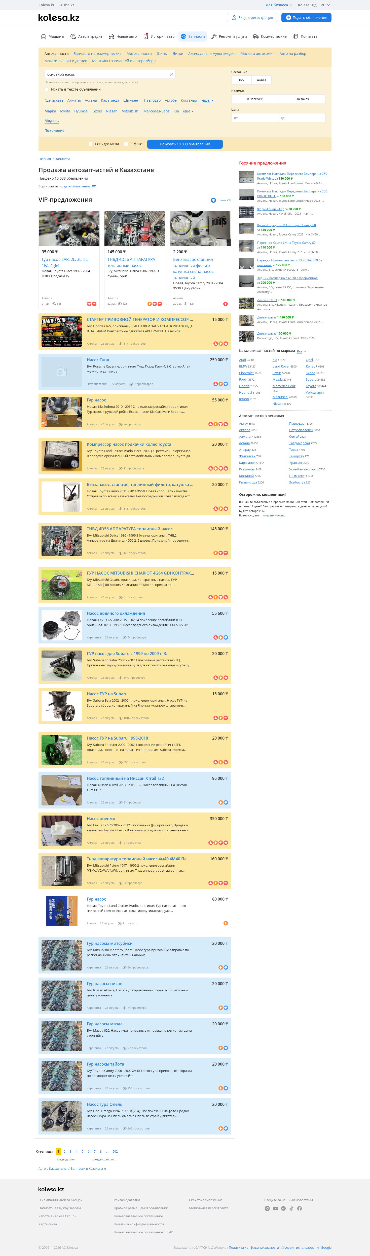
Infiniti (244, 399)
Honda (244, 386)
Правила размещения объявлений (141, 1208)
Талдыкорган (299, 443)
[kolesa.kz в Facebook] (300, 1208)
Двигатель (265, 317)
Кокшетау (247, 469)
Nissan (278, 403)
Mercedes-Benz (284, 386)
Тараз (293, 449)
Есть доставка (107, 144)
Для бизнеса (277, 5)
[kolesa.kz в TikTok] (291, 1208)
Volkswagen (315, 392)
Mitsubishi (280, 397)
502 (115, 1151)
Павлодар (296, 423)
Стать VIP (224, 200)
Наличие (238, 91)
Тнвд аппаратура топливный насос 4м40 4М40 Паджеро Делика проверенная (165, 859)
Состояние (239, 72)
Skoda (310, 373)
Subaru (311, 379)
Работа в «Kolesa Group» (57, 1216)
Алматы (245, 436)
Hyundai (245, 392)
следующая (101, 1159)
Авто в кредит (90, 36)
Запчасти (62, 158)
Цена (235, 109)
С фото (136, 144)
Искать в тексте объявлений (76, 89)
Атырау (245, 449)
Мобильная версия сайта (208, 1208)
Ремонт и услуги (233, 36)
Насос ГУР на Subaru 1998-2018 (117, 738)
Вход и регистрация (255, 17)
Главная (45, 158)
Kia (275, 359)
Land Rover (281, 366)
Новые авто (127, 36)
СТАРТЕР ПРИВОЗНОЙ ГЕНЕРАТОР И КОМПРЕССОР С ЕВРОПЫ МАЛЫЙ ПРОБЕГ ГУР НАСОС (177, 319)
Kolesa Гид (307, 5)
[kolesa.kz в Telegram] (283, 1208)
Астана (244, 443)
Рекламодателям (127, 1200)
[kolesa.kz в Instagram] (267, 1208)
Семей (294, 436)
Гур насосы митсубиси (110, 943)
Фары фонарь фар (270, 209)
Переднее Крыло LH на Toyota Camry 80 (286, 242)
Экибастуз (297, 482)
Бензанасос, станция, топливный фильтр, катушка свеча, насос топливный (163, 484)
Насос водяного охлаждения (116, 613)
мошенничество (274, 515)
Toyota (311, 386)
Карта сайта (48, 1224)
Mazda (278, 379)
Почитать (309, 36)
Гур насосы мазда (105, 1024)
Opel (309, 359)
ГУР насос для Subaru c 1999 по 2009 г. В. (127, 653)
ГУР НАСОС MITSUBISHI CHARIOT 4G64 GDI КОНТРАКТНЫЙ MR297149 (155, 573)
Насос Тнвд (98, 359)
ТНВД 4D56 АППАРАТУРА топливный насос (131, 262)
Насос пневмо (101, 818)
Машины (56, 36)
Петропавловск (301, 430)
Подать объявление (310, 17)
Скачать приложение (206, 1200)
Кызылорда (248, 482)
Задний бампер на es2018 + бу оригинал (287, 278)
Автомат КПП (267, 300)
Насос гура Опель (105, 1104)
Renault (311, 366)
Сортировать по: (51, 186)
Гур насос (96, 400)
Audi (242, 359)
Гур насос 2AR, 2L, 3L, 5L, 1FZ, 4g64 (65, 262)
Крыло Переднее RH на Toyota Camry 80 (286, 225)
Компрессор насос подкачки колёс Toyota (129, 444)
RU (323, 5)
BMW (243, 366)
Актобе (244, 430)
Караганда (247, 462)
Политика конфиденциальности (139, 1224)
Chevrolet (246, 373)
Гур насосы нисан (104, 983)
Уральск (295, 462)
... (107, 1151)
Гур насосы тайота (105, 1064)
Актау (243, 423)
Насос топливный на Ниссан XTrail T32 (125, 778)
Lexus (277, 373)
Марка (50, 111)
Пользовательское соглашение (138, 1216)
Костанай (246, 475)
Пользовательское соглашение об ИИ (143, 1232)
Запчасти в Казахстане (88, 1168)
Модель (52, 120)
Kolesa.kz (47, 5)
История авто (162, 36)
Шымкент (297, 475)
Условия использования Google (306, 1247)
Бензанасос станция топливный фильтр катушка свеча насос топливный (193, 268)
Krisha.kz (66, 5)
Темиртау (296, 456)
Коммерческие (274, 36)
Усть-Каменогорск (303, 469)
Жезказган (247, 456)
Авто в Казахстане (53, 1168)
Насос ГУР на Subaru (107, 694)
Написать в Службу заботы (60, 1208)
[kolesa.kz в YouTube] (275, 1208)
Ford (242, 379)
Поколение (54, 130)
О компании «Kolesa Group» (60, 1200)
